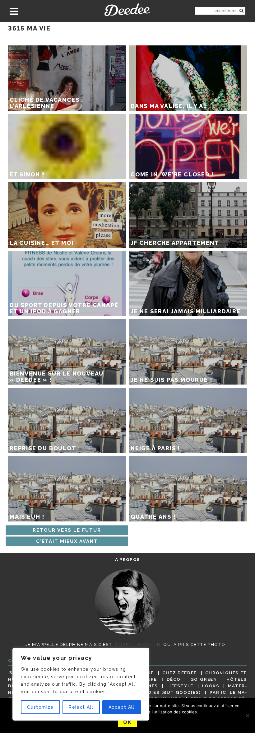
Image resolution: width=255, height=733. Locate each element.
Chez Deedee (179, 672)
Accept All (122, 707)
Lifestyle (179, 685)
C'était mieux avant (67, 541)
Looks (210, 685)
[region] (80, 684)
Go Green (203, 679)
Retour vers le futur (67, 530)
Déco (174, 679)
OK (127, 722)
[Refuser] (247, 715)
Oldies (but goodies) (171, 692)
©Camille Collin (137, 644)
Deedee (127, 9)
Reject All (81, 707)
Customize (40, 707)
